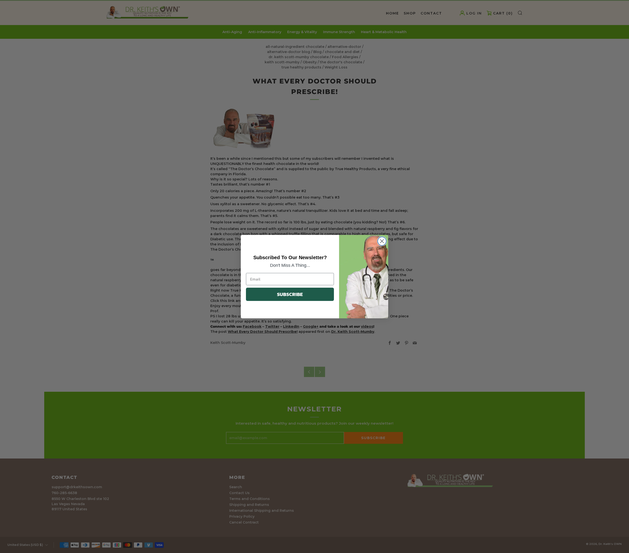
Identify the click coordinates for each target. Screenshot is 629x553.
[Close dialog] (382, 241)
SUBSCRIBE (290, 294)
